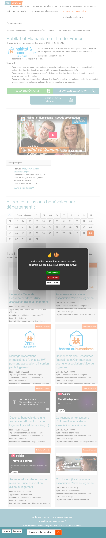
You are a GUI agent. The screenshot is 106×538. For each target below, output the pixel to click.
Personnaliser (53, 283)
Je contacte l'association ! (41, 532)
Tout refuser (53, 277)
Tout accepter (53, 272)
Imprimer (17, 531)
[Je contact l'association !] (58, 532)
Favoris (7, 531)
